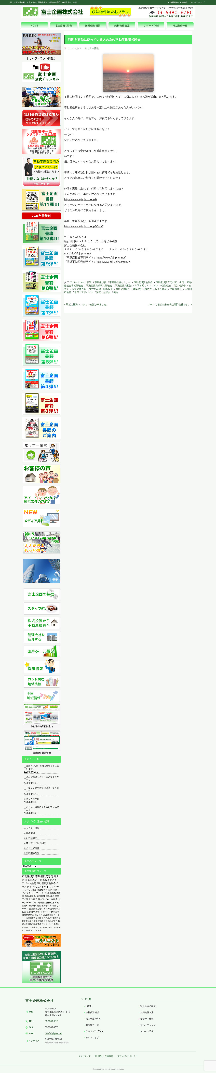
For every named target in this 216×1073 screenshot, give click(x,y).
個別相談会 (180, 285)
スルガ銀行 (52, 921)
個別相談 (166, 285)
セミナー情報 (92, 48)
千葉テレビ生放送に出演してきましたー (42, 789)
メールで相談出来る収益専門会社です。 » (170, 304)
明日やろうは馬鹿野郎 (44, 915)
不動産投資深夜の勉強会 (99, 285)
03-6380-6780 (51, 1021)
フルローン (46, 924)
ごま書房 (32, 927)
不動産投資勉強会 (143, 282)
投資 (26, 927)
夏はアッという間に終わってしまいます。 (42, 767)
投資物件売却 (37, 921)
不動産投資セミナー (120, 282)
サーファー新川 (54, 927)
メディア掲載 (32, 848)
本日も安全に (32, 799)
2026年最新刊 (41, 215)
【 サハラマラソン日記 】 (41, 58)
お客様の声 (31, 838)
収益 (45, 921)
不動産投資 (100, 282)
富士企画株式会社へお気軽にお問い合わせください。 (165, 12)
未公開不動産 (35, 905)
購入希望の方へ (93, 1018)
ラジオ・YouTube (94, 1031)
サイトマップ (199, 3)
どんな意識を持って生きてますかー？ (42, 778)
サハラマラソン (148, 1025)
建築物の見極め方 (142, 289)
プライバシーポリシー (127, 1056)
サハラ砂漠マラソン (29, 930)
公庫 (39, 930)
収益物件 (31, 912)
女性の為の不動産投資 (101, 289)
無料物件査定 (147, 1012)
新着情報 (30, 833)
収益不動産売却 (34, 924)
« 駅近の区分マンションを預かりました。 (86, 304)
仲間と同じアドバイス (146, 285)
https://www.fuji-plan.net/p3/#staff (83, 226)
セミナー (44, 912)
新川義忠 (32, 880)
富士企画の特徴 (148, 1006)
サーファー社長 (39, 893)
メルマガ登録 (147, 1031)
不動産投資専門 (44, 876)
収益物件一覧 (92, 1025)
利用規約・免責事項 (178, 3)
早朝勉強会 (176, 289)
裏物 (115, 292)
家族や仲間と (123, 289)
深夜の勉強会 (103, 292)
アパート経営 (29, 883)
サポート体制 (147, 1018)
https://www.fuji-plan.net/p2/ (80, 199)
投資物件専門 (48, 905)
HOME (89, 1006)
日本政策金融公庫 (33, 918)
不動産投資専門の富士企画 (170, 282)
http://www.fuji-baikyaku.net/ (113, 261)
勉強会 (32, 908)
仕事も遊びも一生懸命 (47, 899)
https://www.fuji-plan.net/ (111, 257)
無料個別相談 (92, 1012)
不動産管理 (54, 912)
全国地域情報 (32, 853)
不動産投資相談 (123, 285)
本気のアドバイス (83, 292)
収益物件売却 (79, 289)
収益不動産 (26, 921)
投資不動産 (161, 289)
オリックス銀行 (42, 927)
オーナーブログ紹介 (36, 843)
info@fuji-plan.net (53, 1033)
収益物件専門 (41, 908)
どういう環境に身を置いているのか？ (42, 808)
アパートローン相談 (80, 282)
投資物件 (41, 890)
